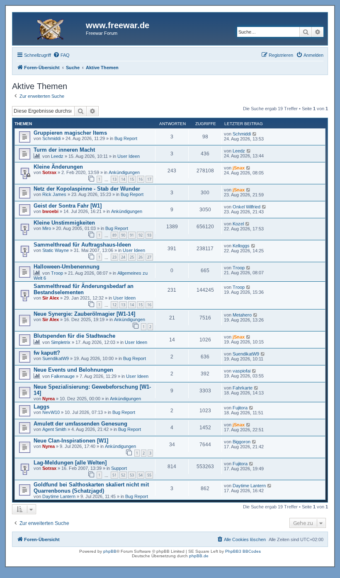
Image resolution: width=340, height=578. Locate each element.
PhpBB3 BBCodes (243, 551)
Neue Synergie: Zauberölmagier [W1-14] (84, 314)
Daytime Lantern (58, 496)
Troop (57, 273)
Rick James (54, 194)
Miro (46, 228)
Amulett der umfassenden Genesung (80, 424)
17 (149, 179)
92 (140, 235)
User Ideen (128, 156)
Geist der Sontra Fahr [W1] (68, 206)
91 (132, 235)
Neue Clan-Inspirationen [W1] (71, 441)
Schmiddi (51, 138)
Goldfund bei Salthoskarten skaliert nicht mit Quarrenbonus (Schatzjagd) (91, 487)
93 (149, 235)
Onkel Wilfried (246, 206)
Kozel (238, 223)
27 (149, 257)
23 (114, 257)
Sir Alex (50, 297)
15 (132, 179)
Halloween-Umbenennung (67, 267)
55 (149, 475)
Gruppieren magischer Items (70, 133)
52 (123, 475)
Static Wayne (55, 250)
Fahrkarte (243, 387)
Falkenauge (63, 376)
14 (123, 179)
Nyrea (48, 398)
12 (114, 304)
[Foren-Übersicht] (50, 28)
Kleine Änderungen (58, 167)
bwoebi (50, 211)
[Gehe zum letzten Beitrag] (254, 133)
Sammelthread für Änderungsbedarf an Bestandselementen (84, 289)
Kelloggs (241, 245)
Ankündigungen (124, 172)
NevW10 (51, 412)
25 (132, 257)
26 (140, 257)
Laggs (41, 407)
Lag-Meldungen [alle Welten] (70, 462)
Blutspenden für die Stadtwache (74, 336)
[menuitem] (61, 55)
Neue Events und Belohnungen (73, 370)
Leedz (57, 156)
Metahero (242, 314)
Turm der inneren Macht (64, 150)
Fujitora (240, 407)
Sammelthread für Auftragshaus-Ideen (82, 245)
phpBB (110, 551)
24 (123, 257)
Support (119, 468)
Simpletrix (60, 342)
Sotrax (49, 172)
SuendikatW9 (55, 358)
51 (114, 475)
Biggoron (241, 441)
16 (140, 179)
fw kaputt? (47, 353)
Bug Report (125, 138)
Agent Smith (54, 429)
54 (140, 475)
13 (114, 179)
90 (123, 235)
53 (132, 475)
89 (114, 235)
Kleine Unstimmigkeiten (64, 223)
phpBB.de (199, 556)
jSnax (239, 167)
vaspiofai (241, 370)
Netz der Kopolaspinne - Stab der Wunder (87, 189)
